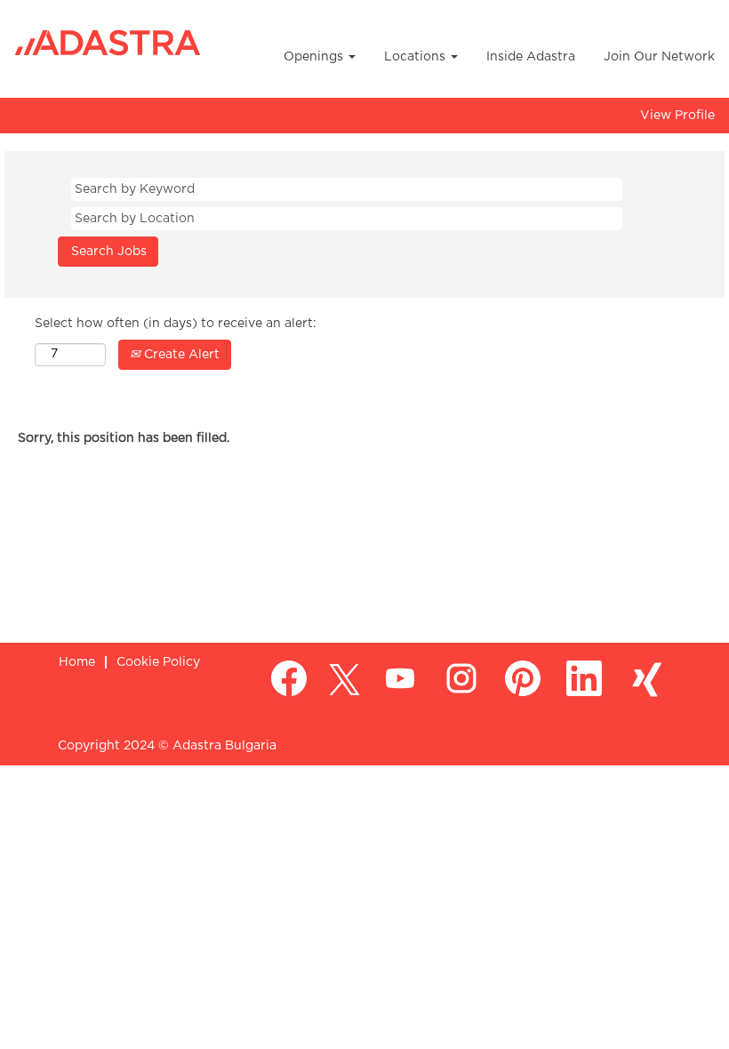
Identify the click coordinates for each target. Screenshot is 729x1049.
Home (77, 662)
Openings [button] (315, 57)
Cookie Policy (158, 662)
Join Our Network (659, 57)
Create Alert (180, 354)
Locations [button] (416, 57)
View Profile (677, 115)
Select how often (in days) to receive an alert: (175, 323)
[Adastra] (107, 43)
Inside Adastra (530, 57)
